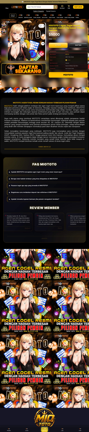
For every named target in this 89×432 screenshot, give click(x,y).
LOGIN (58, 45)
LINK (62, 430)
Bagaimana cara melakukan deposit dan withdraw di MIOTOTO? (34, 192)
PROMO (9, 430)
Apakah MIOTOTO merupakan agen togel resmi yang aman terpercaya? (36, 172)
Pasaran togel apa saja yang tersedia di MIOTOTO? (29, 185)
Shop (7, 8)
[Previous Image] (11, 43)
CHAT (80, 430)
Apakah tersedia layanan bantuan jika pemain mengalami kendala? (35, 199)
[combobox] (40, 7)
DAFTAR (78, 45)
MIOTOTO (68, 74)
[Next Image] (43, 43)
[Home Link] (17, 7)
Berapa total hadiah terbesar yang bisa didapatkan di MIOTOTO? (34, 179)
